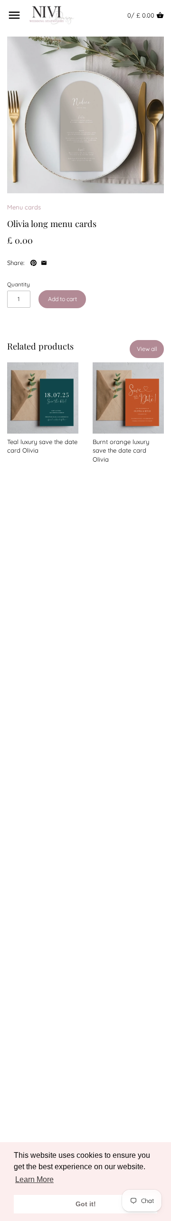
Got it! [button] (86, 1204)
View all (147, 348)
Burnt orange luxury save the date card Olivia (121, 450)
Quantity (18, 284)
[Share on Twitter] (65, 261)
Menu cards (24, 207)
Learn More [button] (34, 1179)
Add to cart (62, 299)
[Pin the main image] (34, 261)
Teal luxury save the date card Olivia (42, 446)
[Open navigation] (14, 15)
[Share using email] (44, 261)
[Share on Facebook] (55, 261)
